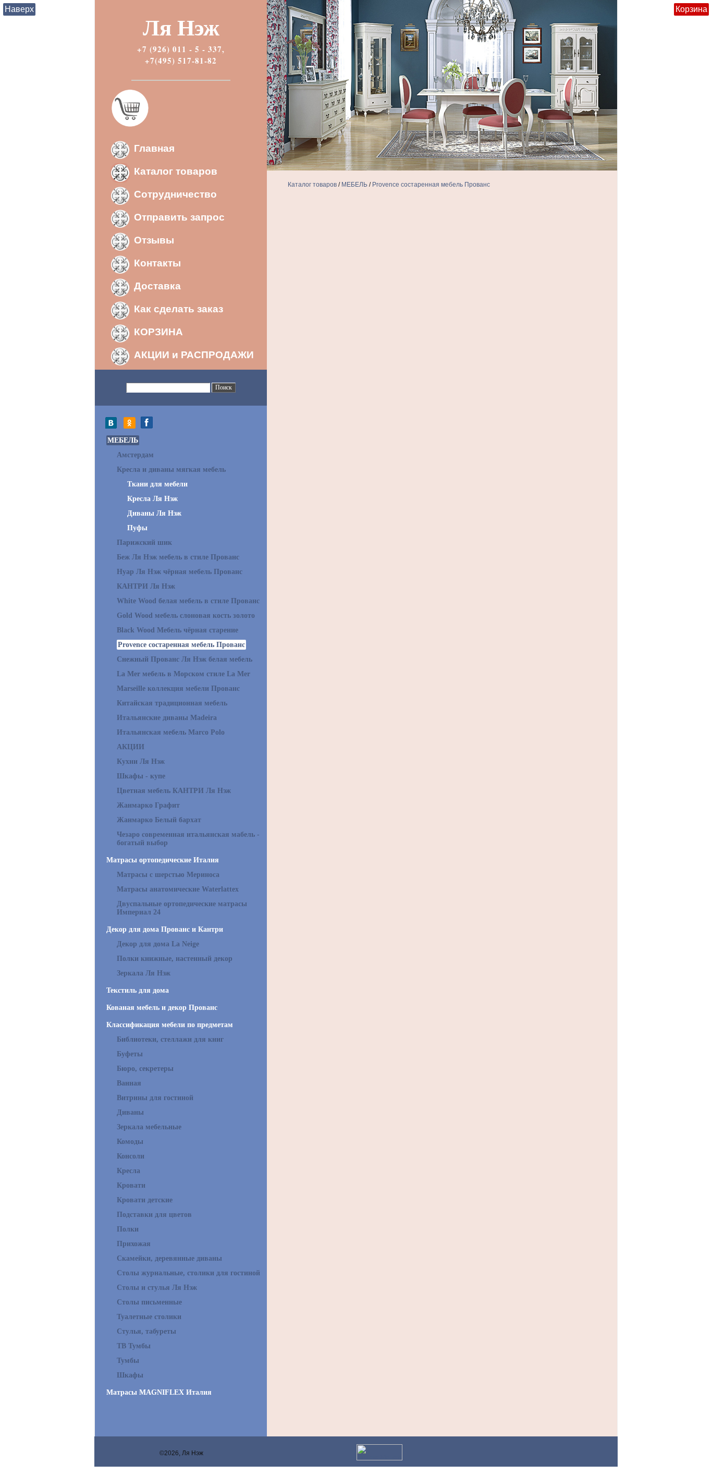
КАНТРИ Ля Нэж (146, 586)
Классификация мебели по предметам (169, 1025)
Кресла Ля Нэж (152, 499)
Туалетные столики (149, 1317)
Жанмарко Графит (148, 805)
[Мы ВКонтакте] (113, 426)
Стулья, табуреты (146, 1331)
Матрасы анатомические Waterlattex (178, 889)
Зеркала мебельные (149, 1127)
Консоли (130, 1156)
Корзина (691, 9)
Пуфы (137, 528)
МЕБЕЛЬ (122, 440)
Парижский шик (144, 542)
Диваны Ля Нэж (154, 513)
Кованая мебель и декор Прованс (161, 1007)
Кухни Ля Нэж (141, 761)
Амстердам (135, 455)
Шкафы (130, 1375)
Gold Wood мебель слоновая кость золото (186, 615)
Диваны (130, 1112)
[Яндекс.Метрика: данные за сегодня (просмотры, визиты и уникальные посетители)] (379, 1452)
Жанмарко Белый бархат (159, 820)
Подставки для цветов (154, 1214)
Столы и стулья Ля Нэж (157, 1287)
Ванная (129, 1083)
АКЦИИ (130, 747)
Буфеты (130, 1054)
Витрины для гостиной (155, 1098)
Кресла (128, 1171)
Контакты (157, 263)
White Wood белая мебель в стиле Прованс (188, 601)
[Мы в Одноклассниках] (130, 426)
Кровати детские (145, 1200)
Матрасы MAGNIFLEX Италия (159, 1392)
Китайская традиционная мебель (172, 703)
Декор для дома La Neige (158, 944)
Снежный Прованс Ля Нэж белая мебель (184, 659)
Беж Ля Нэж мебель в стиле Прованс (178, 557)
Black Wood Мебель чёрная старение (177, 630)
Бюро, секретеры (145, 1068)
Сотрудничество (175, 194)
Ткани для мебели (157, 484)
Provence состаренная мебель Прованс (181, 645)
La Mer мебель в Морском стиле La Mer (183, 674)
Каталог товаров (175, 171)
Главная (154, 148)
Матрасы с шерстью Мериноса (168, 875)
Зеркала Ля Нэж (143, 973)
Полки (128, 1229)
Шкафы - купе (141, 776)
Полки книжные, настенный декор (174, 958)
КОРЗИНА (158, 331)
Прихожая (134, 1244)
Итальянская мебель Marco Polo (171, 732)
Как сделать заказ (178, 308)
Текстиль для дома (137, 990)
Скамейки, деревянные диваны (169, 1258)
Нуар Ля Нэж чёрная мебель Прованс (179, 572)
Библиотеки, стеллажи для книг (170, 1039)
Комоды (130, 1141)
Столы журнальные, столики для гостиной (188, 1273)
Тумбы (128, 1360)
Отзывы (154, 240)
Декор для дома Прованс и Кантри (164, 929)
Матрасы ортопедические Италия (162, 860)
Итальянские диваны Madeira (167, 718)
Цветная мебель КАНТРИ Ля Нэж (174, 791)
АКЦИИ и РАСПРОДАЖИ (194, 354)
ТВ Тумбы (134, 1346)
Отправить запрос (179, 217)
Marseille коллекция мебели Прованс (178, 688)
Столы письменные (149, 1302)
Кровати (131, 1185)
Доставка (157, 286)
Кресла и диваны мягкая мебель (171, 469)
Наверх (19, 9)
